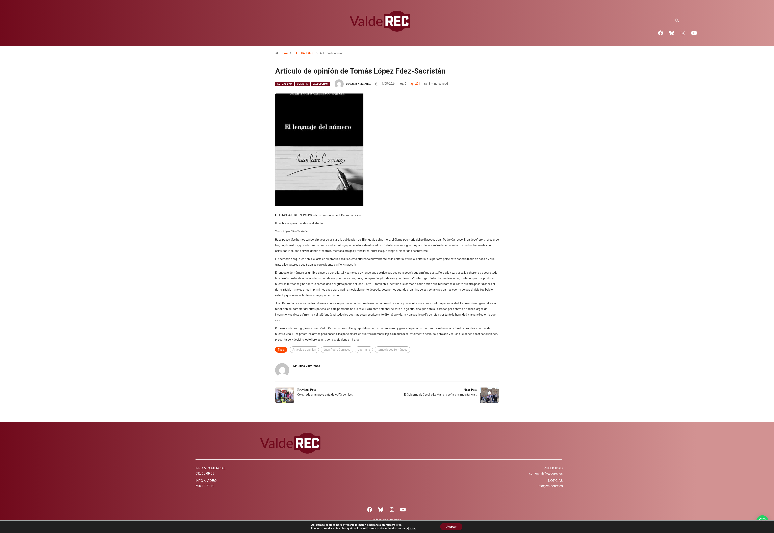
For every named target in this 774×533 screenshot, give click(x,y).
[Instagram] (683, 33)
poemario (364, 349)
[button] (677, 20)
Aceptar (451, 527)
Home (284, 53)
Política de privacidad (386, 520)
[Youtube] (694, 33)
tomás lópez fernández (393, 349)
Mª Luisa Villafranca (358, 83)
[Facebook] (661, 33)
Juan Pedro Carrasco (337, 349)
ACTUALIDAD (304, 53)
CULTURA (302, 84)
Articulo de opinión (304, 349)
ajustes (411, 528)
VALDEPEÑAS (320, 84)
